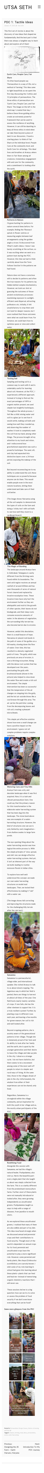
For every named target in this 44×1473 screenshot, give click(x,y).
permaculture (31, 1433)
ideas (25, 1433)
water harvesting (13, 1435)
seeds (6, 1435)
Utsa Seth (18, 7)
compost (11, 1433)
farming (17, 1433)
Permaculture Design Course (18, 1428)
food (21, 1433)
